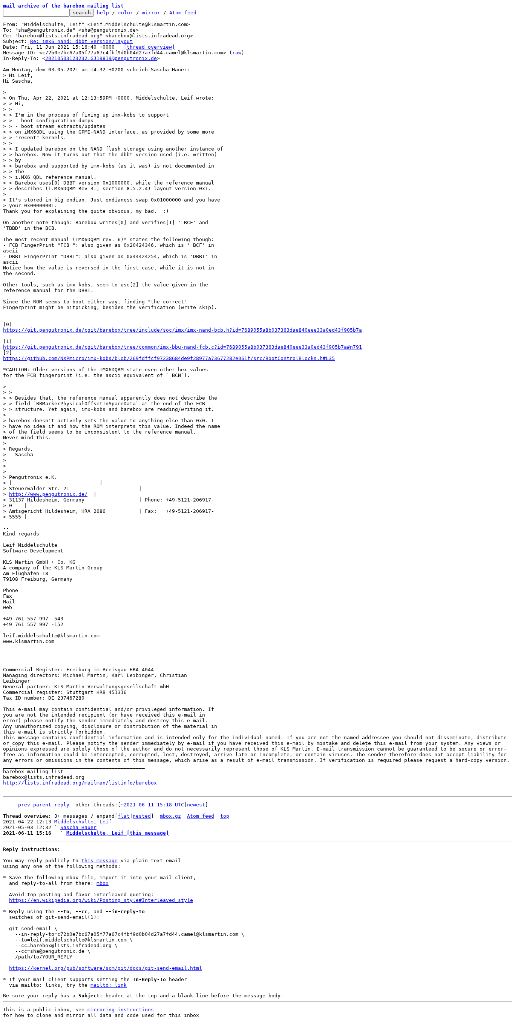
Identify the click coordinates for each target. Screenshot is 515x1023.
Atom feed (182, 12)
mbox (103, 883)
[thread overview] (149, 47)
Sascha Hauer (78, 827)
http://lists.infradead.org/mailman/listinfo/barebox (80, 783)
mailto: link (108, 985)
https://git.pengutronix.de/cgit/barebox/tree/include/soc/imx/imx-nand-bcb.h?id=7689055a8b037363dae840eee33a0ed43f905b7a (182, 330)
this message (99, 860)
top (224, 816)
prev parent (34, 805)
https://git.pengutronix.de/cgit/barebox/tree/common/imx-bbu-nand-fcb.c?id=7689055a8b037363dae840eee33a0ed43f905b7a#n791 (182, 347)
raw (236, 52)
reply (61, 805)
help (103, 12)
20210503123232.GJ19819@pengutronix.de (101, 58)
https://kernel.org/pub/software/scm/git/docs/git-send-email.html (105, 968)
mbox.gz (170, 816)
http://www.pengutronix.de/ (48, 494)
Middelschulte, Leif (83, 822)
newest (196, 805)
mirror (151, 12)
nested (142, 816)
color (125, 12)
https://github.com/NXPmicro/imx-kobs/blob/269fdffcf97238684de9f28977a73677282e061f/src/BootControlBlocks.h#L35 (169, 358)
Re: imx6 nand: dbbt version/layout (81, 41)
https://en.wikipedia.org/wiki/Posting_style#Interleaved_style (101, 900)
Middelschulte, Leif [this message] (117, 833)
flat (124, 816)
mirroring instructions (120, 1009)
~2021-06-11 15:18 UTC (152, 805)
